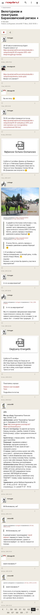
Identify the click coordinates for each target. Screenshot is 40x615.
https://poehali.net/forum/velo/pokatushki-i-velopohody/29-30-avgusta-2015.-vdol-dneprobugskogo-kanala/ (18, 52)
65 (38, 609)
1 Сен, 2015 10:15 (5, 86)
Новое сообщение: (8, 24)
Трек (5, 389)
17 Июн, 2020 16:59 (30, 24)
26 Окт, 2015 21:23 (6, 551)
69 (21, 612)
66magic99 (11, 91)
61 (20, 609)
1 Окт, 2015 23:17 (6, 178)
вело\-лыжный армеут (22, 217)
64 (33, 609)
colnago (9, 182)
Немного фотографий (11, 387)
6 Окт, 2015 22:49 (6, 271)
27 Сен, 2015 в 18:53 (18, 219)
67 (13, 612)
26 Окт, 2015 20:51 (6, 494)
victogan (18, 302)
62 (24, 609)
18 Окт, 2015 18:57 (6, 400)
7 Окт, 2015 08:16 (6, 290)
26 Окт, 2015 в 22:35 (30, 583)
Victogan (10, 38)
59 (11, 609)
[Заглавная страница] (12, 1)
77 (27, 612)
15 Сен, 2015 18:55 (6, 135)
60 (16, 609)
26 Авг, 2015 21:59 (6, 62)
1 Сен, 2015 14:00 (6, 106)
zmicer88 (19, 24)
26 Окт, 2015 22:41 (6, 605)
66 (8, 612)
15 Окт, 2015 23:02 (6, 377)
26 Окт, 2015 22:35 (6, 571)
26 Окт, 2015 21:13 (6, 514)
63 (29, 609)
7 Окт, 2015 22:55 (6, 326)
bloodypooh (11, 66)
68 (17, 612)
